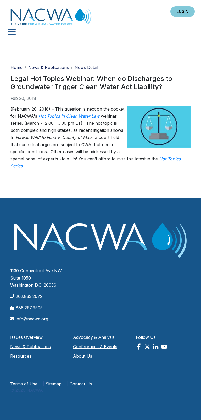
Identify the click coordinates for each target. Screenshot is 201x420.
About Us (82, 356)
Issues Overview (26, 337)
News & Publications (48, 67)
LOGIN (182, 11)
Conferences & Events (95, 346)
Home (51, 18)
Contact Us (81, 383)
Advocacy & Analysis (94, 337)
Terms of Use (23, 383)
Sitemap (54, 383)
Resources (20, 356)
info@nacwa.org (32, 318)
